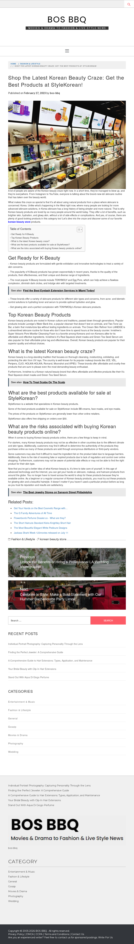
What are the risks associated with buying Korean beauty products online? (46, 248)
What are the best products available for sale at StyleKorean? (40, 244)
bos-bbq (55, 93)
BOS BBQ (66, 19)
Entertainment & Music (21, 701)
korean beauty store (53, 539)
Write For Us (105, 937)
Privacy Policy (16, 934)
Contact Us (77, 934)
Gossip (12, 726)
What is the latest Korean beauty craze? (30, 241)
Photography (15, 743)
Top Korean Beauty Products (25, 237)
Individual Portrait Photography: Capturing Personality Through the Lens (45, 643)
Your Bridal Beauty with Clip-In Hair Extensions (32, 668)
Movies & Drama (18, 735)
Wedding (13, 751)
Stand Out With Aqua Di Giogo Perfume (28, 677)
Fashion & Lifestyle (23, 539)
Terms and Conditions (56, 934)
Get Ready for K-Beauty (22, 234)
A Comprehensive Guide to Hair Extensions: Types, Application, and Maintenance (50, 660)
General (13, 718)
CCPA (39, 934)
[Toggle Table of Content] (78, 229)
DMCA (30, 934)
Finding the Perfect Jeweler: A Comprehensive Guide (35, 652)
